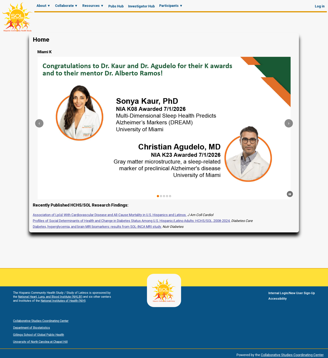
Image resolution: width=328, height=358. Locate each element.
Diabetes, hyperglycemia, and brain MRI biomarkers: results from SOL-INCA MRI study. (97, 227)
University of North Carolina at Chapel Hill (40, 342)
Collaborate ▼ (66, 6)
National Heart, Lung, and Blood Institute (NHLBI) (50, 297)
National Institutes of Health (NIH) (63, 301)
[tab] (158, 196)
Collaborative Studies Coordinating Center (41, 321)
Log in (320, 6)
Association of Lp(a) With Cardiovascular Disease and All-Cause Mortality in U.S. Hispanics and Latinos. (110, 215)
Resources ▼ (93, 6)
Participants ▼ (171, 6)
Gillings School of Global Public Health (38, 335)
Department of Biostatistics (31, 327)
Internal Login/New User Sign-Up (291, 293)
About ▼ (43, 6)
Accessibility (277, 298)
